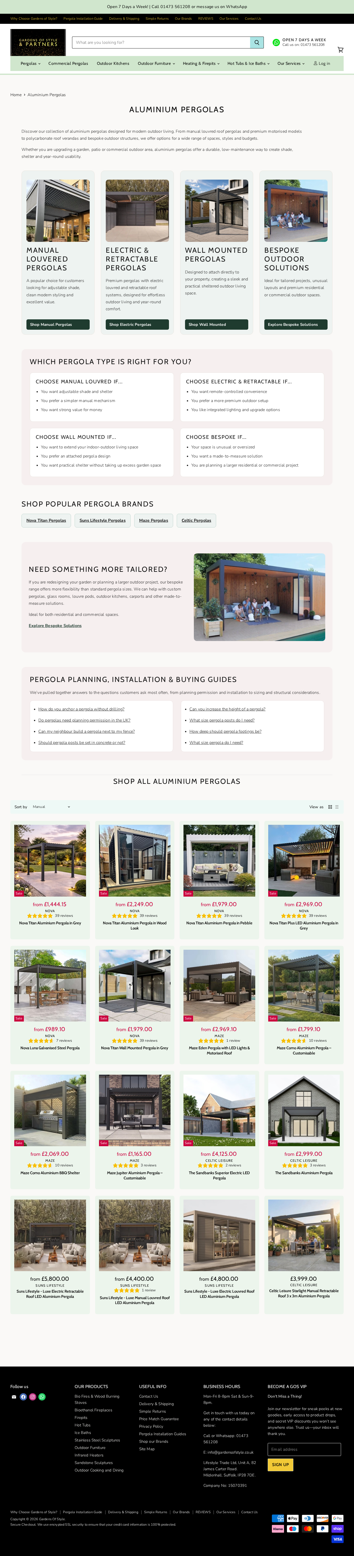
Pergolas (29, 63)
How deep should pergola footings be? (225, 731)
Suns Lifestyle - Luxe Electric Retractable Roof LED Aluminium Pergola (50, 1294)
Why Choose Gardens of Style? (33, 19)
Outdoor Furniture (155, 63)
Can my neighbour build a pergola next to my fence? (86, 731)
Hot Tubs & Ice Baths (247, 63)
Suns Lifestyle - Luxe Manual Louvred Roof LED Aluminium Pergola (135, 1300)
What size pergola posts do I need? (221, 720)
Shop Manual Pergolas (51, 324)
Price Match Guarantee (159, 1418)
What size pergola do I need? (216, 742)
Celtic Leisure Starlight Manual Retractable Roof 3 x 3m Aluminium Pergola (304, 1293)
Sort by (21, 807)
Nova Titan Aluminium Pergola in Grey (50, 922)
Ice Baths (83, 1432)
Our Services (229, 19)
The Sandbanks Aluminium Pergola (303, 1172)
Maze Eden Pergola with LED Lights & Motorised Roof (219, 1050)
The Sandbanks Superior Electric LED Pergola (219, 1175)
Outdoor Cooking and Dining (99, 1470)
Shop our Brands (153, 1441)
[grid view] (330, 806)
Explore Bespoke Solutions (293, 324)
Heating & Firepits (200, 63)
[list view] (336, 806)
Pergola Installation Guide (83, 19)
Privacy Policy (151, 1426)
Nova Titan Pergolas (46, 520)
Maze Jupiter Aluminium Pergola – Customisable (134, 1175)
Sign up (280, 1464)
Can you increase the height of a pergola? (227, 709)
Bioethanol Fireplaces (93, 1410)
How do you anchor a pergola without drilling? (81, 709)
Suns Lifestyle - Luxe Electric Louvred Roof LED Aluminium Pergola (219, 1294)
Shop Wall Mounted (207, 324)
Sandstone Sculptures (94, 1462)
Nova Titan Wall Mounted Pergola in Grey (134, 1047)
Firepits (81, 1417)
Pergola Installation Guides (162, 1434)
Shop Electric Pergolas (130, 324)
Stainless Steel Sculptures (97, 1440)
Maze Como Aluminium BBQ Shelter (50, 1172)
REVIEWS (205, 19)
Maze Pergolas (153, 520)
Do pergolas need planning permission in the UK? (84, 720)
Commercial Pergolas (68, 63)
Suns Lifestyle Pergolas (103, 520)
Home (16, 95)
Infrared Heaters (89, 1455)
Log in (324, 63)
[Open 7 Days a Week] (299, 42)
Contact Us (253, 19)
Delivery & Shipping (124, 19)
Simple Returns (157, 19)
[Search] (257, 42)
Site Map (147, 1449)
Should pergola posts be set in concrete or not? (81, 742)
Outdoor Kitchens (113, 63)
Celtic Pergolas (196, 520)
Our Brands (183, 19)
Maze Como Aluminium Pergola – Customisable (304, 1050)
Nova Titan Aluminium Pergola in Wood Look (135, 925)
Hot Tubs (82, 1425)
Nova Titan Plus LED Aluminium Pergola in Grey (304, 925)
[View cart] (340, 50)
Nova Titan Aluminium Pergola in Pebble (219, 922)
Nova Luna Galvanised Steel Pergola (50, 1047)
